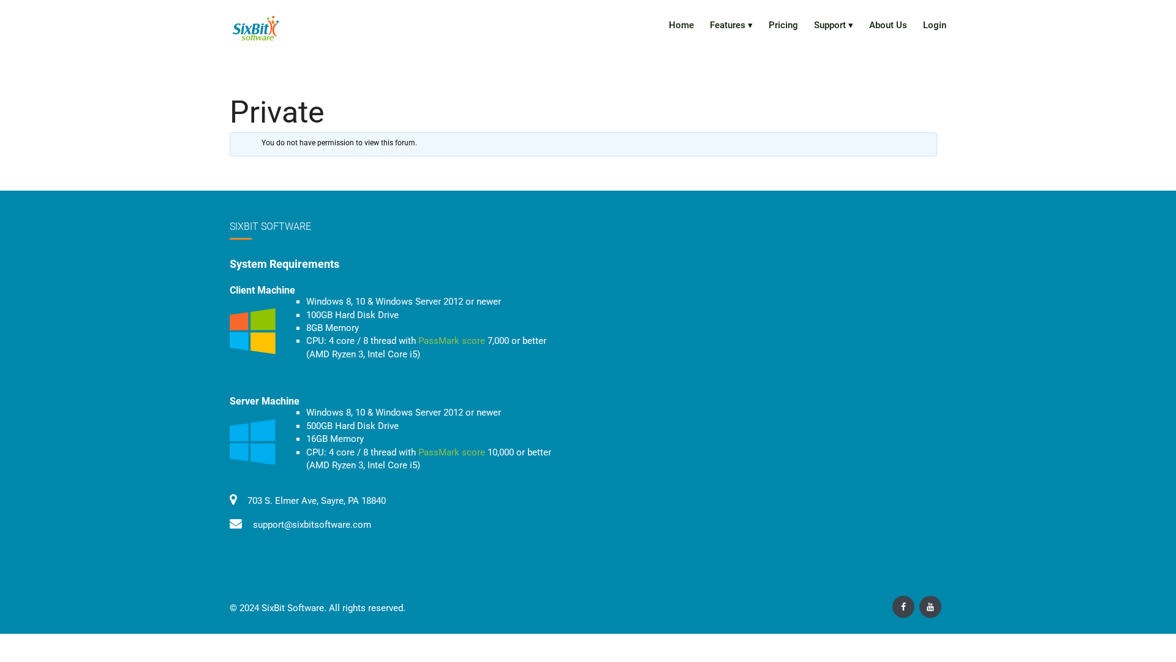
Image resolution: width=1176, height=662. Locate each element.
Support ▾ (833, 25)
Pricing (783, 25)
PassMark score (451, 340)
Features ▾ (731, 25)
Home (681, 25)
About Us (888, 25)
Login (934, 25)
